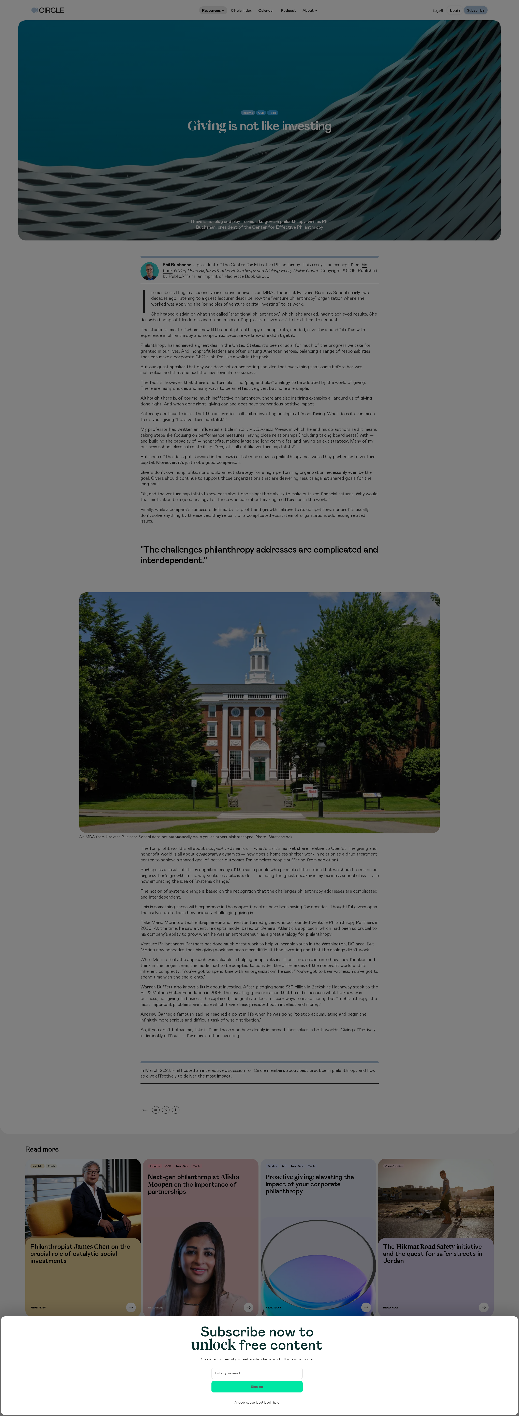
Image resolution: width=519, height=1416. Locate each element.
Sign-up (257, 1386)
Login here (272, 1402)
